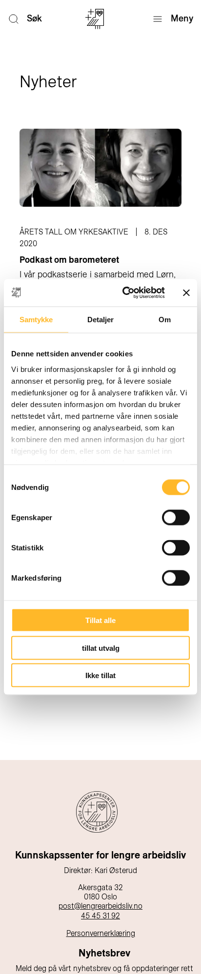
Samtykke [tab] (36, 319)
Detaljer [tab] (100, 319)
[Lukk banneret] (186, 292)
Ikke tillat (100, 675)
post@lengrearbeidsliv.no (100, 906)
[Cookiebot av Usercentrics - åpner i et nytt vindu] (124, 293)
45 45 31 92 (100, 916)
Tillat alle (100, 620)
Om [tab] (165, 319)
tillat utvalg (101, 647)
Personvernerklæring (100, 933)
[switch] (176, 518)
